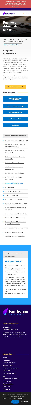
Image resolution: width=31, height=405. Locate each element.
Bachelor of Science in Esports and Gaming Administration (15, 145)
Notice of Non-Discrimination (11, 378)
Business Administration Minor (14, 183)
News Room (6, 389)
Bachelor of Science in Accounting (15, 163)
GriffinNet (5, 357)
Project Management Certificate (14, 232)
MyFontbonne (7, 386)
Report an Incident (8, 384)
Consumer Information (9, 373)
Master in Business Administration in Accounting (15, 208)
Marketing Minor (10, 187)
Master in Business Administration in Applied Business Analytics (15, 223)
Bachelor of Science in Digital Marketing (16, 140)
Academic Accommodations (11, 368)
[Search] (23, 13)
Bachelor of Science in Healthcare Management (14, 151)
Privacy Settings (24, 401)
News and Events (7, 365)
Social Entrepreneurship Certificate (15, 236)
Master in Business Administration (14, 218)
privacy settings (19, 398)
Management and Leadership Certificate (16, 228)
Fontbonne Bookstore (9, 362)
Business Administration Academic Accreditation (15, 158)
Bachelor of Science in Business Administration (14, 168)
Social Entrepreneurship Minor (13, 191)
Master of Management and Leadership (16, 203)
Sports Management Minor (12, 195)
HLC (4, 376)
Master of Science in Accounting (14, 199)
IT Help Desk (6, 360)
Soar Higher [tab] (7, 253)
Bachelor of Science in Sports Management (13, 178)
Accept (15, 401)
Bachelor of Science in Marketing (14, 173)
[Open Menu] (27, 13)
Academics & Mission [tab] (16, 253)
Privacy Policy (7, 381)
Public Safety (6, 370)
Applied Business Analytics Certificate (16, 214)
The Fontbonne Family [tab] (10, 256)
